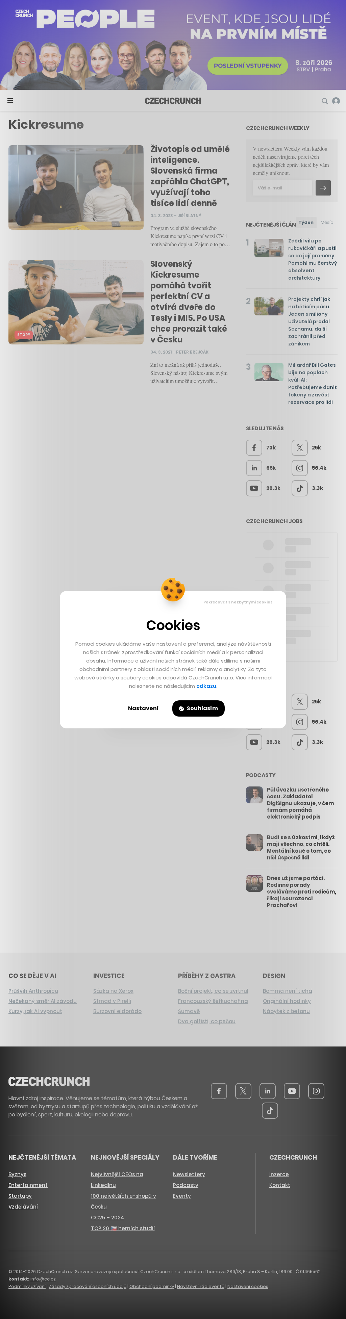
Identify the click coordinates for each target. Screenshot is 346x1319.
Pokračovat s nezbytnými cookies (238, 602)
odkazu (206, 686)
